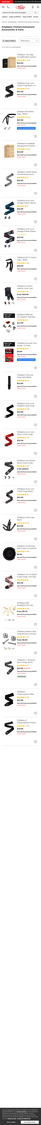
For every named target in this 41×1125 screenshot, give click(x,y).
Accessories (12, 22)
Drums (35, 17)
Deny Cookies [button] (11, 1122)
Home (4, 22)
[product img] (9, 62)
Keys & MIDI (27, 17)
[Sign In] (32, 7)
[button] (5, 128)
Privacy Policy (21, 1111)
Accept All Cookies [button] (30, 1122)
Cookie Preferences (24, 1118)
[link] (27, 56)
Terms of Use (11, 1118)
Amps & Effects (15, 17)
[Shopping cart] (38, 7)
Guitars (4, 17)
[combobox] (29, 41)
